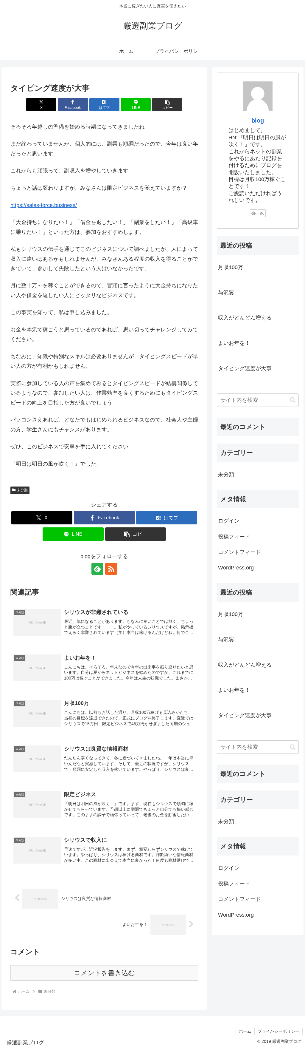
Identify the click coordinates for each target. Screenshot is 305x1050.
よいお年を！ (234, 343)
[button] (167, 104)
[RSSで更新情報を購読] (111, 569)
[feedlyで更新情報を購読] (97, 569)
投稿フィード (234, 537)
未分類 (22, 490)
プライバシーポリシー (278, 1031)
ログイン (228, 521)
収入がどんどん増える (245, 318)
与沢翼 (226, 293)
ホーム (245, 1031)
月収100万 (230, 267)
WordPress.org (236, 568)
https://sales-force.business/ (43, 205)
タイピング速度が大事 (245, 368)
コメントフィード (239, 552)
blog (257, 120)
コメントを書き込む (104, 973)
